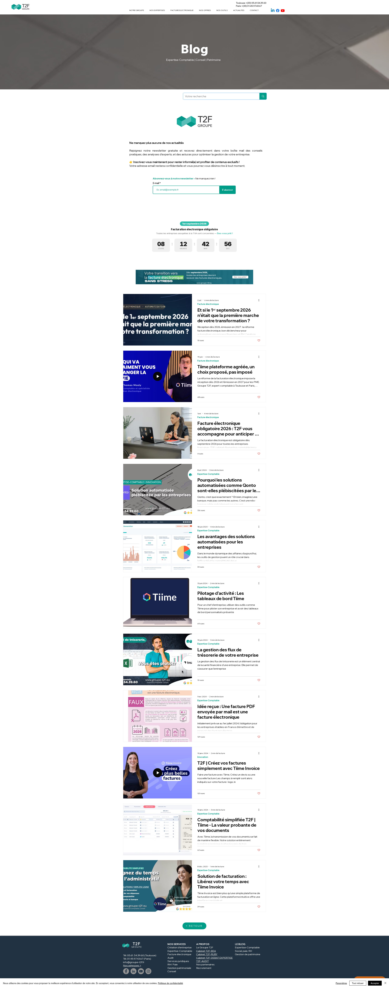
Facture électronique (208, 304)
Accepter (375, 983)
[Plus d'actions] (260, 300)
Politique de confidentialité (170, 983)
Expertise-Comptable (208, 474)
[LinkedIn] (133, 971)
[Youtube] (283, 10)
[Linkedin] (272, 10)
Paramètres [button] (341, 983)
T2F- (208, 954)
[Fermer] (385, 983)
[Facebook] (277, 10)
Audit (170, 957)
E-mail (156, 183)
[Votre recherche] (263, 96)
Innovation (202, 757)
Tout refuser (358, 983)
